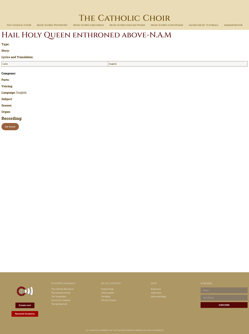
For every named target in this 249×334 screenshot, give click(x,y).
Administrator (233, 25)
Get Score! (10, 126)
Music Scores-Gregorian (88, 25)
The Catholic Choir (124, 18)
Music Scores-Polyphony (52, 25)
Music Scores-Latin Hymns (167, 25)
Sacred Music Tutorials (203, 25)
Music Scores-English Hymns (127, 25)
